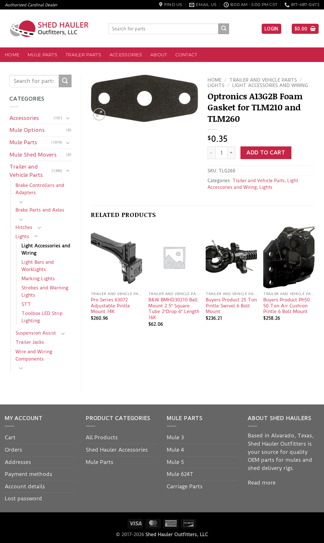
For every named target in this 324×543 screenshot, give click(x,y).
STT (26, 304)
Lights (22, 236)
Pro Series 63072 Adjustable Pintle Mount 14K (110, 305)
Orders (13, 450)
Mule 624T (180, 474)
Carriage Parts (184, 486)
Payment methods (28, 474)
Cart (10, 437)
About (158, 55)
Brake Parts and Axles (40, 210)
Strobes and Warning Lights (45, 291)
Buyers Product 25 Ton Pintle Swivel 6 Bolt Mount (231, 305)
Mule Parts (42, 55)
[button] (271, 29)
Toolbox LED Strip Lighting (42, 317)
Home (12, 55)
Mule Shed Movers (33, 154)
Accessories (125, 55)
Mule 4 (175, 450)
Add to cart (265, 153)
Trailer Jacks (30, 342)
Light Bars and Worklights (38, 265)
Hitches (24, 227)
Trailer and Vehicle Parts (26, 171)
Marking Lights (38, 278)
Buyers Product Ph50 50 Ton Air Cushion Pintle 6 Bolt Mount (286, 305)
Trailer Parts (83, 55)
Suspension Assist (36, 333)
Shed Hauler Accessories (117, 450)
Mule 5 (175, 462)
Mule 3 (175, 437)
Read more (262, 482)
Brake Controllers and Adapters (40, 188)
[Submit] (223, 28)
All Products (102, 437)
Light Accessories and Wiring (46, 249)
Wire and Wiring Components (34, 355)
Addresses (18, 462)
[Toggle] (68, 118)
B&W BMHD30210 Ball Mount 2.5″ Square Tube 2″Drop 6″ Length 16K (173, 308)
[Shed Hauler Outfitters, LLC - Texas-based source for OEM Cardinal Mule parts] (52, 29)
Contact (186, 55)
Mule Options (27, 130)
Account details (25, 486)
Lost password (23, 498)
